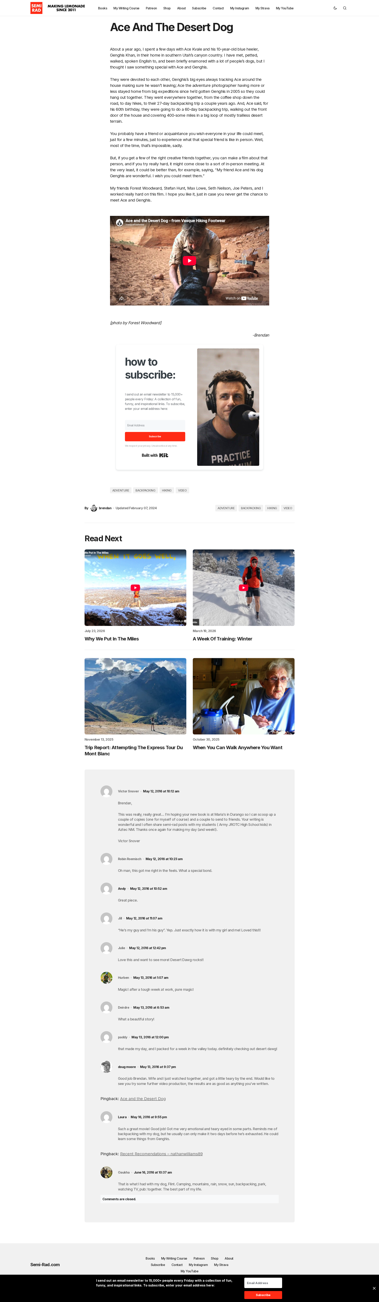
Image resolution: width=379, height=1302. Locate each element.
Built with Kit (155, 455)
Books (150, 1258)
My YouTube (189, 1271)
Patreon (199, 1258)
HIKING (167, 490)
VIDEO (182, 490)
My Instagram (198, 1265)
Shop (214, 1258)
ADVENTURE (120, 490)
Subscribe (158, 1265)
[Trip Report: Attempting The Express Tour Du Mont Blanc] (135, 696)
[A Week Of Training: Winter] (244, 587)
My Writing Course (174, 1258)
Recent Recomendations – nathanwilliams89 (161, 1153)
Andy (122, 889)
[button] (335, 8)
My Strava (221, 1265)
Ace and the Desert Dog (143, 1098)
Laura (122, 1117)
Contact (177, 1265)
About (229, 1258)
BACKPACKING (145, 490)
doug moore (127, 1067)
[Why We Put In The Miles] (135, 587)
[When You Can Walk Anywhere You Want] (244, 696)
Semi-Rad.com (45, 1264)
